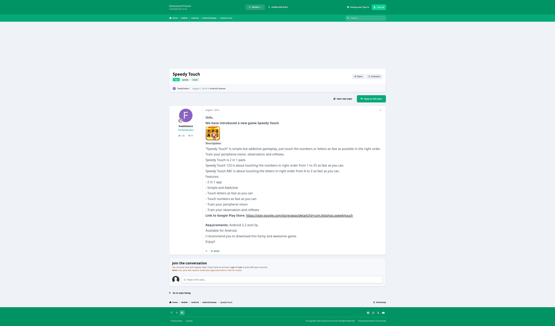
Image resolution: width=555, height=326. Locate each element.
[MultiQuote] (206, 251)
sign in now (236, 267)
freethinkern (183, 88)
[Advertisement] (277, 45)
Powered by (372, 321)
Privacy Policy (176, 321)
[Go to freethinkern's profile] (174, 88)
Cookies (189, 321)
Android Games (217, 88)
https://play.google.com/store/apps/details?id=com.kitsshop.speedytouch (299, 215)
